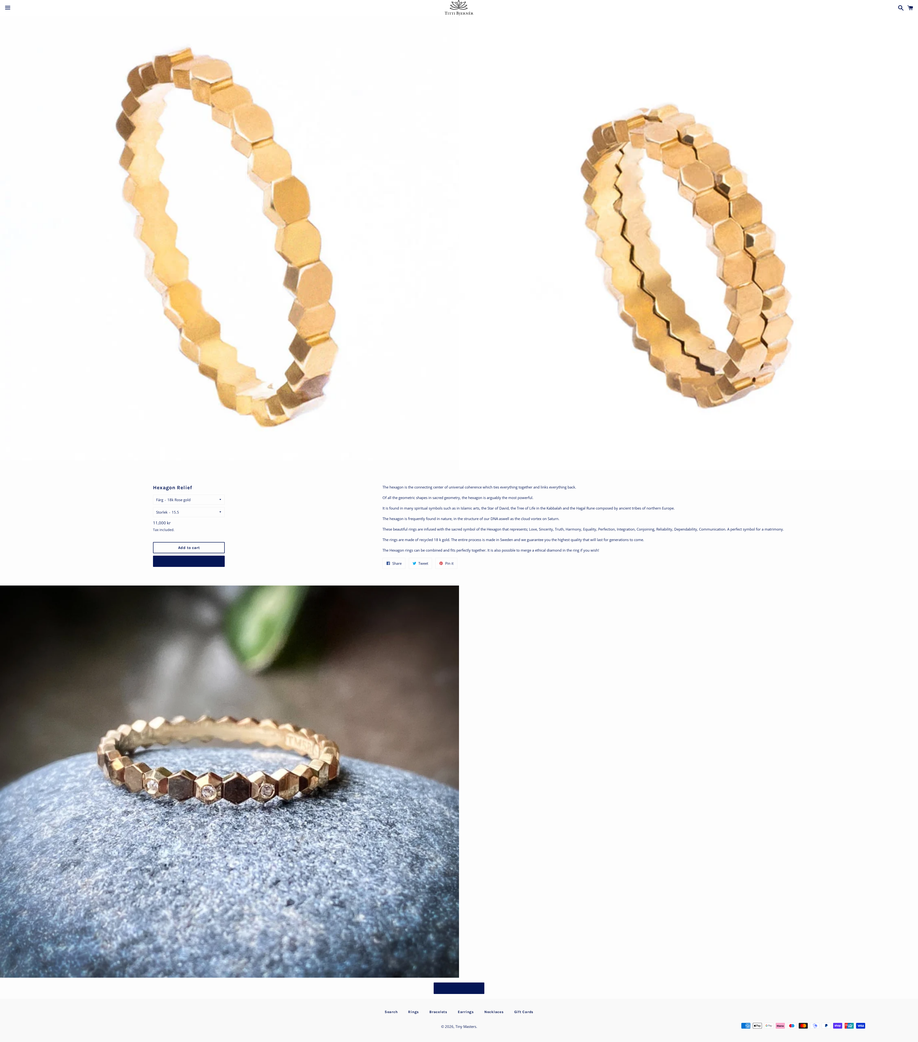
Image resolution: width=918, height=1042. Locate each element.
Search (391, 1012)
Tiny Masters (465, 1026)
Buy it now (189, 561)
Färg (159, 499)
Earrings (466, 1012)
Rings (413, 1012)
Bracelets (438, 1012)
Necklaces (494, 1012)
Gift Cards (524, 1012)
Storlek (162, 512)
